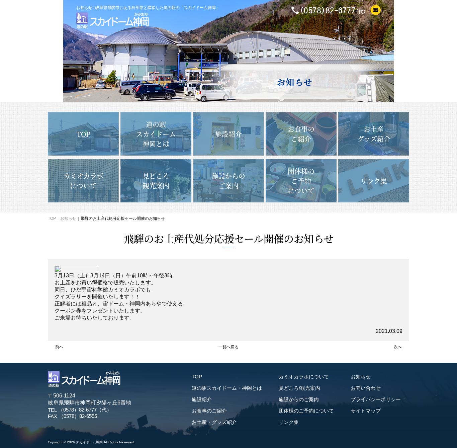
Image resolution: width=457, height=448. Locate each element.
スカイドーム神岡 (89, 442)
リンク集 (289, 422)
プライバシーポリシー (376, 399)
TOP (52, 218)
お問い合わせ (366, 388)
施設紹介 (202, 399)
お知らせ (68, 218)
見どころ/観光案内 (299, 388)
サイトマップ (366, 411)
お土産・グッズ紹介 (214, 422)
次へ (398, 347)
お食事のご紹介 (209, 411)
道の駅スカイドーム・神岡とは (227, 388)
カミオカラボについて (304, 376)
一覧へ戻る (228, 347)
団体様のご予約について (306, 411)
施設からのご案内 (299, 399)
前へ (59, 347)
